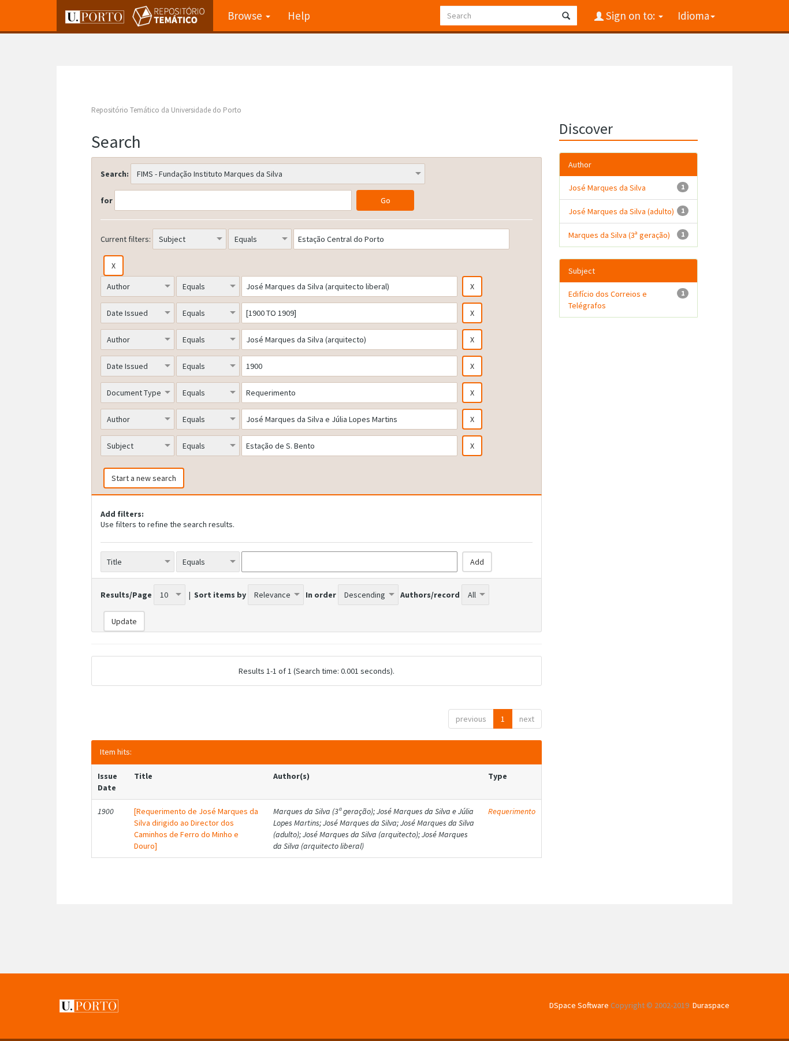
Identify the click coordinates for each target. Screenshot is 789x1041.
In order (321, 594)
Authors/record (430, 594)
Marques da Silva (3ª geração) (619, 235)
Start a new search (143, 478)
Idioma (693, 16)
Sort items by (220, 594)
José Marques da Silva (607, 187)
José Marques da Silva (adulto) (621, 211)
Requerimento (511, 811)
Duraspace (711, 1005)
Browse (246, 16)
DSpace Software (579, 1005)
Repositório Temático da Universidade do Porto (166, 110)
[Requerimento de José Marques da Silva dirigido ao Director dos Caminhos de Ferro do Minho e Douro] (196, 828)
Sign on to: (630, 16)
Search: (115, 174)
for (107, 200)
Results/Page (126, 594)
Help (299, 16)
